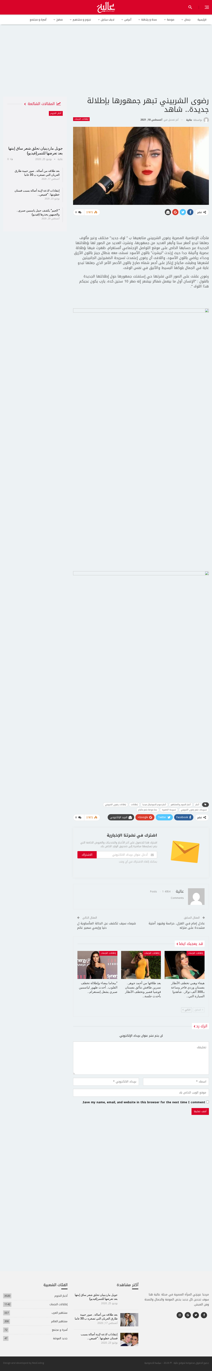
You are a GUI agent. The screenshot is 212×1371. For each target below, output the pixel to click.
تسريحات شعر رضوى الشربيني (194, 810)
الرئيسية (202, 19)
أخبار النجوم (55, 113)
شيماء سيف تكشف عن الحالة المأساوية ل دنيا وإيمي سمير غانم (106, 925)
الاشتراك (87, 855)
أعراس (127, 19)
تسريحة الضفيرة (169, 810)
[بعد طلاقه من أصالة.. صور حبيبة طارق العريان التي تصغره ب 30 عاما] (129, 1319)
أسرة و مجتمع (38, 19)
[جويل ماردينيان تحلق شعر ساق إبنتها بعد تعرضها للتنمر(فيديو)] (35, 127)
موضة (170, 19)
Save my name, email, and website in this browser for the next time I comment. (143, 1102)
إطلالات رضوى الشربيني (115, 804)
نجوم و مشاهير (82, 19)
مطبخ (59, 19)
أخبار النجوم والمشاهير (181, 804)
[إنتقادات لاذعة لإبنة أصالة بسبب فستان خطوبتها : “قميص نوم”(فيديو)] (129, 1339)
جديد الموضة (60, 1338)
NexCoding (38, 1362)
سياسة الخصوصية (153, 1362)
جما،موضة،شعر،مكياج (147, 810)
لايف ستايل (107, 19)
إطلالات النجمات (81, 119)
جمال (187, 19)
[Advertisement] (106, 64)
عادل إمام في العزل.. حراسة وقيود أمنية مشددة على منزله (177, 925)
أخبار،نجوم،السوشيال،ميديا (154, 804)
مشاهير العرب (59, 1312)
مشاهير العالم (59, 1321)
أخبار (197, 804)
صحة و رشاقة (149, 19)
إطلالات (134, 804)
